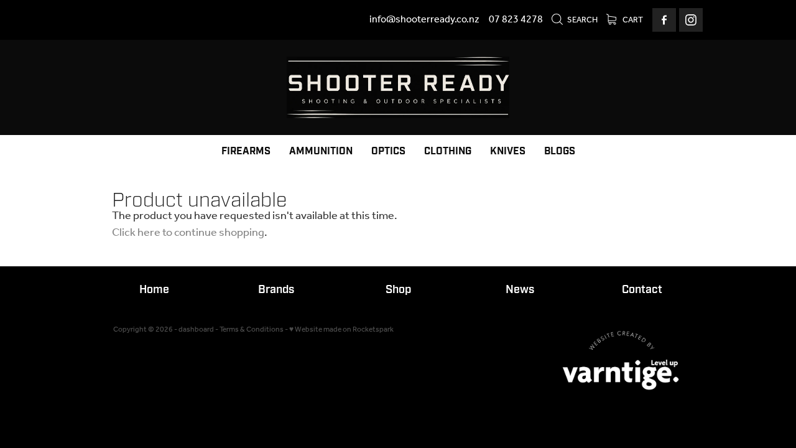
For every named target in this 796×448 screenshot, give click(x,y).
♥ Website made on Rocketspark (341, 329)
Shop (398, 289)
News (520, 289)
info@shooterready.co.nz (424, 19)
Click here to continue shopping (188, 232)
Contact (642, 289)
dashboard (196, 329)
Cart (632, 20)
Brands (276, 289)
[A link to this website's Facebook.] (664, 20)
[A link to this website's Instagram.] (691, 20)
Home (154, 289)
